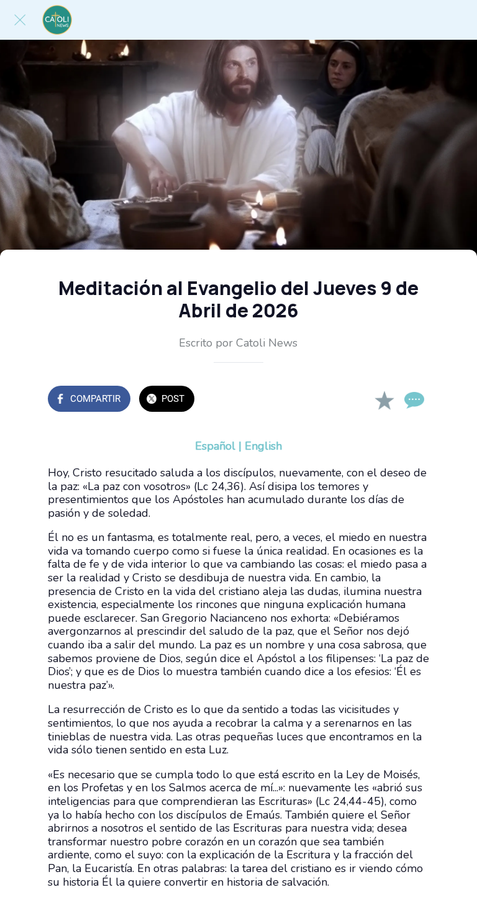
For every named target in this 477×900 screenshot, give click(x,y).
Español (215, 446)
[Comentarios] (414, 400)
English (263, 446)
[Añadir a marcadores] (384, 400)
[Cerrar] (19, 19)
